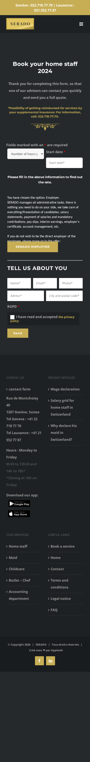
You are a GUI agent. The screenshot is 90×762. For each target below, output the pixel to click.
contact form (20, 389)
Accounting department (19, 595)
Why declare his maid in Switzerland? (64, 432)
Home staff (18, 546)
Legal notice (61, 598)
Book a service (63, 546)
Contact (57, 569)
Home (55, 557)
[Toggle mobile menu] (81, 24)
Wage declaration (65, 389)
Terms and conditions (59, 584)
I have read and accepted (42, 318)
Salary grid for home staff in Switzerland (62, 407)
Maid (13, 557)
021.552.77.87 (45, 10)
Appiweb (57, 650)
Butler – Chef (19, 580)
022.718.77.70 (42, 5)
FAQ (54, 610)
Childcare (16, 569)
